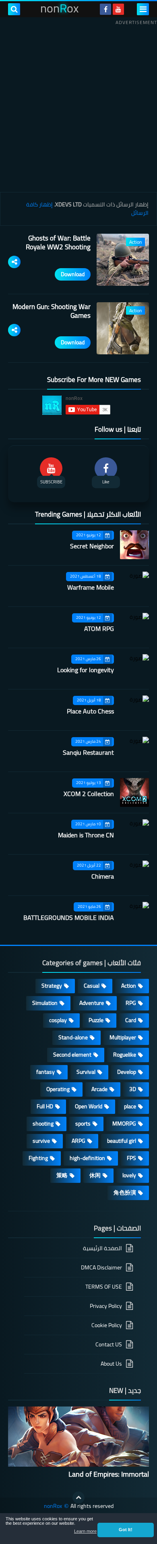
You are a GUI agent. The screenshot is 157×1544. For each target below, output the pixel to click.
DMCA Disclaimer (101, 1267)
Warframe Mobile (90, 587)
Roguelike (124, 1054)
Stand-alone (73, 1037)
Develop (126, 1072)
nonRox (53, 1506)
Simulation (45, 1003)
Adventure (91, 1003)
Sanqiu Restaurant (88, 752)
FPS (131, 1158)
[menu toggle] (143, 9)
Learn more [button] (85, 1531)
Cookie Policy (106, 1325)
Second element (72, 1054)
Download (73, 274)
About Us (111, 1363)
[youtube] (118, 9)
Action (128, 985)
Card (130, 1020)
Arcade (99, 1089)
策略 (62, 1175)
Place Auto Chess (90, 711)
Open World (88, 1106)
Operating (58, 1089)
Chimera (102, 876)
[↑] (78, 1497)
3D (132, 1089)
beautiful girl (121, 1141)
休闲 (95, 1175)
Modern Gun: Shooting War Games (51, 311)
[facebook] (105, 9)
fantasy (45, 1072)
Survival (85, 1072)
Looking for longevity (85, 670)
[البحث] (14, 9)
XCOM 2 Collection (89, 794)
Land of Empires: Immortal (108, 1474)
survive (41, 1141)
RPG (131, 1003)
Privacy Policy (106, 1306)
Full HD (45, 1106)
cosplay (58, 1020)
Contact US (108, 1344)
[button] (125, 1530)
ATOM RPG (99, 628)
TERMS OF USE (103, 1286)
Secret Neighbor (92, 546)
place (130, 1106)
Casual (91, 985)
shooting (43, 1123)
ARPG (78, 1141)
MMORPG (124, 1123)
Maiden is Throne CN (86, 835)
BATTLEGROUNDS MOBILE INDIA (68, 917)
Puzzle (96, 1020)
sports (83, 1123)
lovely (129, 1175)
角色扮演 (125, 1192)
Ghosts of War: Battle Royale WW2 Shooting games (58, 247)
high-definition (87, 1158)
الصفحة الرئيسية (102, 1248)
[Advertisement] (78, 106)
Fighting (38, 1158)
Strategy (51, 985)
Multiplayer (122, 1037)
